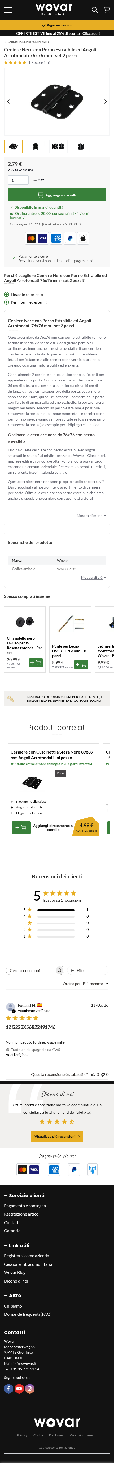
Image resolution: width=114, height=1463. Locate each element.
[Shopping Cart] (106, 10)
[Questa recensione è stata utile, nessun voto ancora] (93, 1074)
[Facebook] (9, 1389)
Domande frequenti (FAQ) (28, 1314)
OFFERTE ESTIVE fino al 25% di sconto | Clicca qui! (58, 33)
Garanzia (12, 1230)
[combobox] (85, 983)
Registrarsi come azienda (26, 1255)
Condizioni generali (83, 1435)
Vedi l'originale (17, 1054)
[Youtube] (20, 1389)
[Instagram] (30, 1389)
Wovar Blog (14, 1272)
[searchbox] (30, 970)
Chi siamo (13, 1305)
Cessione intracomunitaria (28, 1264)
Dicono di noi (16, 1280)
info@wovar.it (24, 1363)
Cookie (38, 1435)
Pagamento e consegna (25, 1205)
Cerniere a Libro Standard (28, 41)
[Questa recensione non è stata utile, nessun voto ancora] (103, 1074)
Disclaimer (56, 1435)
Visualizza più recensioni (55, 1136)
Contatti (12, 1222)
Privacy (22, 1435)
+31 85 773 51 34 (25, 1369)
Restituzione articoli (22, 1213)
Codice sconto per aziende (57, 1447)
